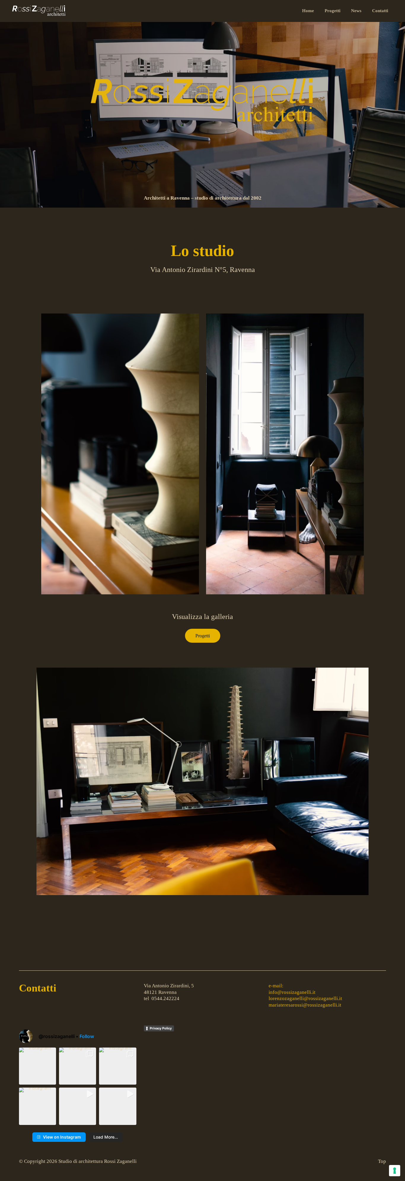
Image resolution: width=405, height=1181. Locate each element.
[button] (37, 1066)
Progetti (332, 10)
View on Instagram (62, 1136)
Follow (86, 1036)
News (356, 10)
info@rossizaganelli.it (292, 992)
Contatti (380, 10)
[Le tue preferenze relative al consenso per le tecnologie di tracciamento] (394, 1170)
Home (308, 10)
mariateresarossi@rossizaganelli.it (305, 1005)
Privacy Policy (161, 1028)
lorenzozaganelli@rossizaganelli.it (305, 998)
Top (382, 1161)
